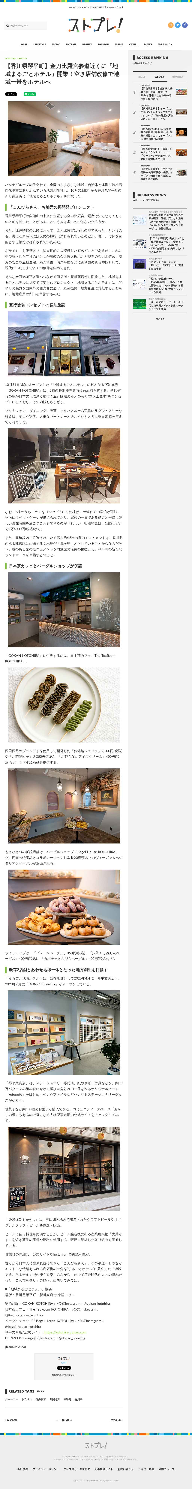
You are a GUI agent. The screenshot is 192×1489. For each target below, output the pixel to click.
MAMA (119, 44)
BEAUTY (87, 44)
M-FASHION (165, 44)
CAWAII (133, 44)
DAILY (141, 76)
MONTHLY (178, 76)
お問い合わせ (126, 1469)
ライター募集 (146, 1469)
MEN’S (148, 44)
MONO (56, 44)
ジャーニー (11, 1399)
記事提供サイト (104, 1469)
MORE (159, 318)
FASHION (103, 44)
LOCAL (24, 44)
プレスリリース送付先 (77, 1469)
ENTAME (71, 44)
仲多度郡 (41, 1399)
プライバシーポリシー (46, 1469)
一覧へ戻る (65, 1420)
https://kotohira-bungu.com (65, 1332)
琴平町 (67, 1399)
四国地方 (55, 1399)
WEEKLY (159, 76)
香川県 (78, 1399)
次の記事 (116, 1420)
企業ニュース (167, 1469)
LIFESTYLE (39, 44)
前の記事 (11, 1420)
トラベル (27, 1399)
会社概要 (22, 1469)
